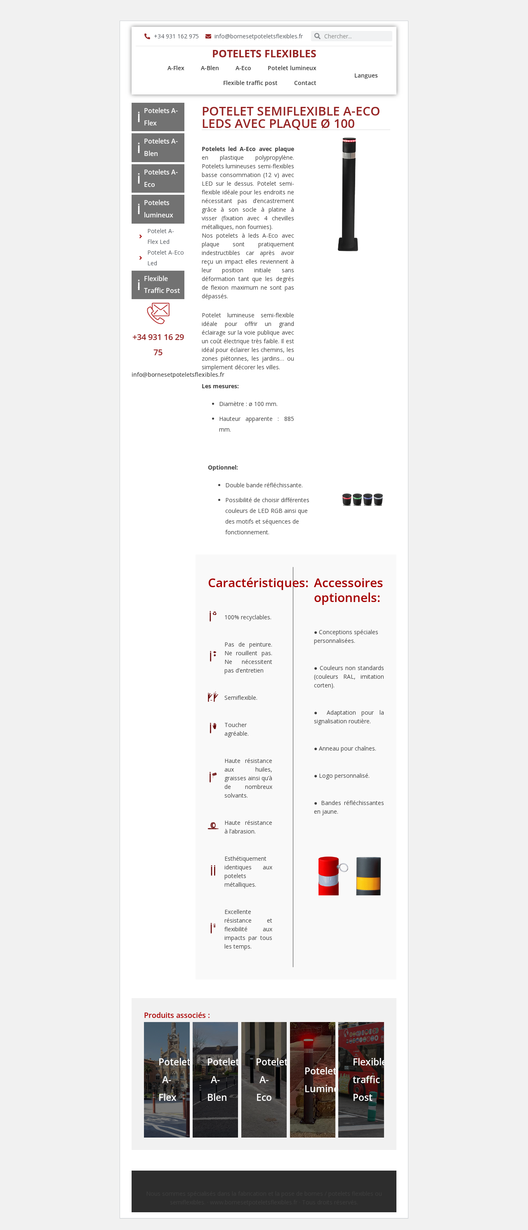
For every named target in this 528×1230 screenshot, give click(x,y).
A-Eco (243, 68)
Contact (305, 83)
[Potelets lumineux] (139, 209)
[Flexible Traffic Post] (139, 285)
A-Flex (175, 68)
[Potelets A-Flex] (139, 117)
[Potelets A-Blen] (139, 148)
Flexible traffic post (250, 83)
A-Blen (210, 68)
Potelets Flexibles (264, 53)
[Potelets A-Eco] (139, 178)
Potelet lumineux (292, 68)
